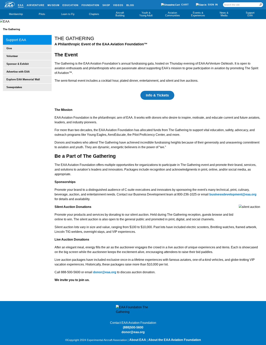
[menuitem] (16, 14)
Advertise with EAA (18, 71)
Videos (118, 5)
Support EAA (250, 14)
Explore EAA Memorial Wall (23, 79)
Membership (16, 14)
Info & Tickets (157, 95)
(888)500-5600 (133, 327)
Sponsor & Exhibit (17, 63)
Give (9, 48)
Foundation (90, 5)
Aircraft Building (119, 14)
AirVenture (35, 5)
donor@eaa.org (104, 272)
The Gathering (11, 29)
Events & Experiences (198, 14)
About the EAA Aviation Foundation (174, 339)
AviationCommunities (172, 14)
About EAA (137, 339)
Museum (53, 5)
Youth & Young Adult (146, 14)
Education (70, 5)
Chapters (94, 14)
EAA (21, 5)
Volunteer (12, 56)
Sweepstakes (14, 87)
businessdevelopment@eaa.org (232, 194)
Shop (106, 5)
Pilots (42, 14)
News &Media (224, 14)
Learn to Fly (68, 14)
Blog (130, 5)
